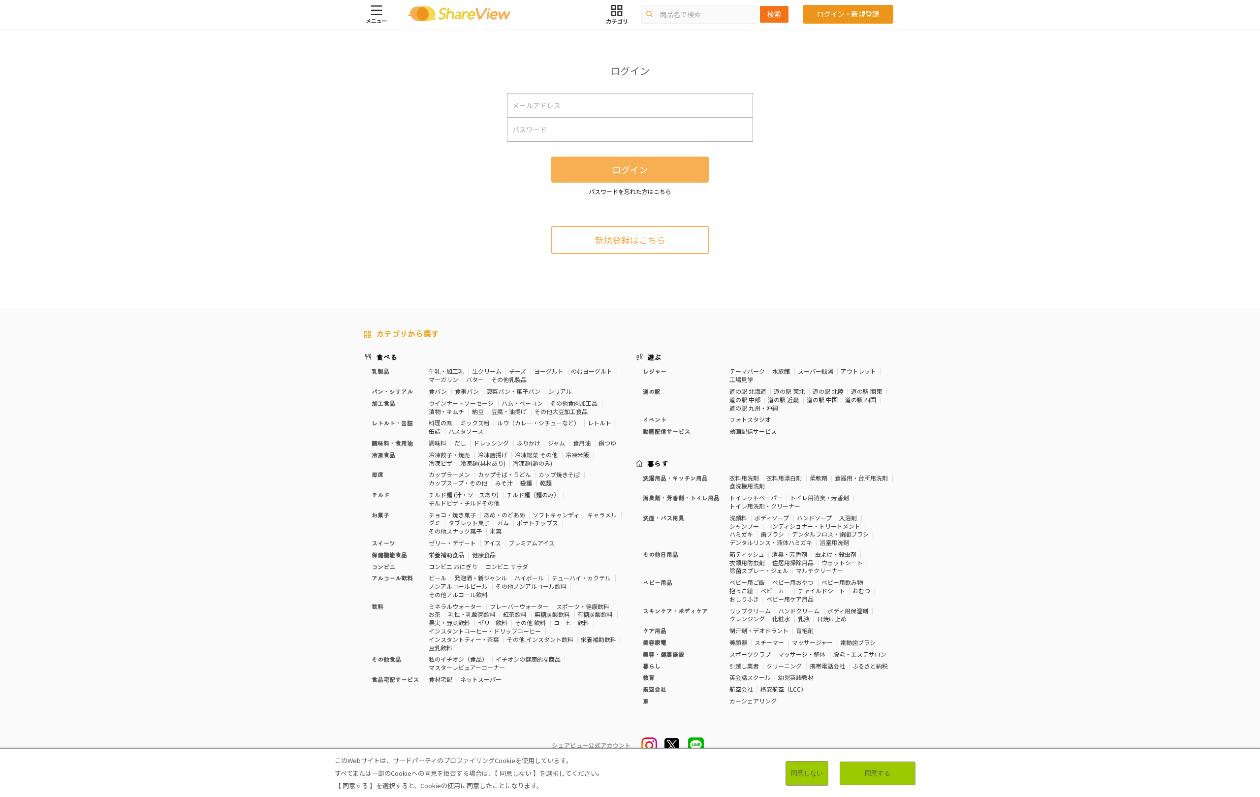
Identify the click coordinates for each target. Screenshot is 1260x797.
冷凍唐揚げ (492, 454)
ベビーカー (775, 590)
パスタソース (465, 431)
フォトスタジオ (750, 419)
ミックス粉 (475, 422)
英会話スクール (750, 677)
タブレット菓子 (469, 522)
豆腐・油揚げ (509, 411)
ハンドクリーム (798, 610)
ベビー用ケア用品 (790, 599)
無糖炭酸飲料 (552, 614)
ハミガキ (741, 534)
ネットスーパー (481, 679)
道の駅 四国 (860, 399)
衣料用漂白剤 (784, 478)
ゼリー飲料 (492, 622)
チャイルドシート (821, 590)
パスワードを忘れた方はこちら (630, 191)
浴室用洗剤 (834, 542)
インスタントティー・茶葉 (464, 639)
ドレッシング (491, 443)
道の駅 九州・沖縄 (753, 408)
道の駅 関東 (866, 391)
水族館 (781, 371)
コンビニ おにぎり (453, 566)
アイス (492, 543)
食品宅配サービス (395, 679)
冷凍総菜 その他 (536, 454)
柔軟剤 (818, 478)
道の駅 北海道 (747, 391)
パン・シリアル (392, 391)
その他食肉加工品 (574, 403)
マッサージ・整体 (801, 654)
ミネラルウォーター (455, 606)
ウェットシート (842, 562)
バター (475, 379)
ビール (437, 578)
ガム (503, 522)
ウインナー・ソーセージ (461, 403)
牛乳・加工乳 (446, 371)
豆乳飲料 (440, 647)
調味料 (437, 443)
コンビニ (383, 566)
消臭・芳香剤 (789, 554)
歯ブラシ (772, 534)
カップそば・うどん (504, 474)
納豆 (478, 411)
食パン (438, 391)
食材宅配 (440, 679)
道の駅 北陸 (828, 391)
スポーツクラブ (750, 654)
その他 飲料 (530, 622)
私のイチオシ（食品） (458, 659)
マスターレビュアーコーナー (467, 667)
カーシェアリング (753, 701)
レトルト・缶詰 (392, 422)
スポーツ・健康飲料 (582, 606)
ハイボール (529, 578)
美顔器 (738, 642)
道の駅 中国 (822, 399)
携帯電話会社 (827, 666)
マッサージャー (812, 642)
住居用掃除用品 (793, 562)
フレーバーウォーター (519, 606)
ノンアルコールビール (458, 586)
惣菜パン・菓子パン (513, 391)
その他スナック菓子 (455, 531)
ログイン (630, 169)
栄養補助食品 (446, 554)
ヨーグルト (549, 371)
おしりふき (744, 599)
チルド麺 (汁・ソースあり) (464, 494)
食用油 (582, 443)
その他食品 (386, 659)
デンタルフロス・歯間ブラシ (830, 534)
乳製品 (380, 371)
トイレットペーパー (756, 497)
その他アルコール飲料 (458, 594)
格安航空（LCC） (783, 689)
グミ (435, 522)
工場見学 (741, 379)
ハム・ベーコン (522, 403)
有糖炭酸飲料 (595, 614)
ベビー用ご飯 (747, 582)
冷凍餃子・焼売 (449, 454)
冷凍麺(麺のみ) (532, 463)
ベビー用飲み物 (842, 582)
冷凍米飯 (577, 454)
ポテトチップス (537, 522)
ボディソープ (772, 517)
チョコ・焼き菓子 (452, 514)
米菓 (496, 531)
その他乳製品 (509, 379)
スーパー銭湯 (815, 371)
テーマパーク (747, 371)
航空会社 (741, 689)
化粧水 (781, 618)
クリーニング (784, 666)
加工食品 (383, 403)
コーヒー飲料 (571, 622)
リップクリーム (750, 610)
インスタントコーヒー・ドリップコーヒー (485, 631)
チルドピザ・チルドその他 (464, 503)
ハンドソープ (814, 517)
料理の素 (440, 422)
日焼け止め (832, 618)
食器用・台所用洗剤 (861, 478)
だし (460, 443)
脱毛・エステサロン (859, 654)
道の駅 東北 (789, 391)
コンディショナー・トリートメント (813, 526)
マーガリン (443, 379)
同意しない (807, 773)
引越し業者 (744, 666)
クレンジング (747, 618)
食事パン (467, 391)
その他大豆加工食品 (561, 411)
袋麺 (526, 482)
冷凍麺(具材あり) (482, 463)
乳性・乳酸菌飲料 (472, 614)
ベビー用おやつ (793, 582)
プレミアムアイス (531, 543)
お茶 (435, 614)
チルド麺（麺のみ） (533, 494)
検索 (774, 14)
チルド (380, 494)
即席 (377, 474)
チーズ (517, 371)
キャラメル (602, 514)
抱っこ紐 (741, 590)
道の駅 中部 (744, 399)
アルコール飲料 (392, 578)
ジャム (556, 443)
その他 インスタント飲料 (540, 639)
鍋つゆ (607, 443)
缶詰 (435, 431)
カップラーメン (449, 474)
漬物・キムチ (446, 411)
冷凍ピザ (440, 463)
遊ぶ (654, 357)
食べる (387, 357)
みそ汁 (504, 482)
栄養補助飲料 (598, 639)
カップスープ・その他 (458, 482)
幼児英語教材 (796, 677)
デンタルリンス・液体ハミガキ (770, 542)
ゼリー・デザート (452, 543)
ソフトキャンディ (556, 514)
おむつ (861, 590)
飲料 (377, 606)
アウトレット (858, 371)
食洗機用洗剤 (747, 485)
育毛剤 (805, 630)
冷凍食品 (383, 454)
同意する (877, 773)
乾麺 (546, 482)
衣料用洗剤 (744, 478)
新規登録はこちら (630, 239)
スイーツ (383, 543)
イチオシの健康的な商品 (528, 659)
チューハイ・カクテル (581, 578)
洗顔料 (738, 517)
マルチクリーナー (819, 570)
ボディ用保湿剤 (847, 610)
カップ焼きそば (559, 474)
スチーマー (769, 642)
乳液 (804, 618)
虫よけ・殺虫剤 (835, 554)
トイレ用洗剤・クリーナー (764, 506)
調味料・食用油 (392, 443)
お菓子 (380, 514)
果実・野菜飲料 (449, 622)
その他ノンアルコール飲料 (531, 586)
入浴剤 (848, 517)
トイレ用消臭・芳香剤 (819, 497)
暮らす (658, 463)
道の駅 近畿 (783, 399)
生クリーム (487, 371)
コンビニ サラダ (506, 566)
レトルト (599, 422)
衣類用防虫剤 (747, 562)
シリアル (560, 391)
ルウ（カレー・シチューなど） (538, 422)
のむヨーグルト (591, 371)
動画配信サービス (753, 431)
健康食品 (484, 554)
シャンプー (744, 526)
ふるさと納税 (870, 666)
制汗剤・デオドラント (758, 630)
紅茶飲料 (515, 614)
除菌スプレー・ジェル (758, 570)
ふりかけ (528, 443)
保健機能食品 (389, 554)
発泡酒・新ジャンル (480, 578)
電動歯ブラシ (858, 642)
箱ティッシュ (746, 554)
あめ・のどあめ (504, 514)
